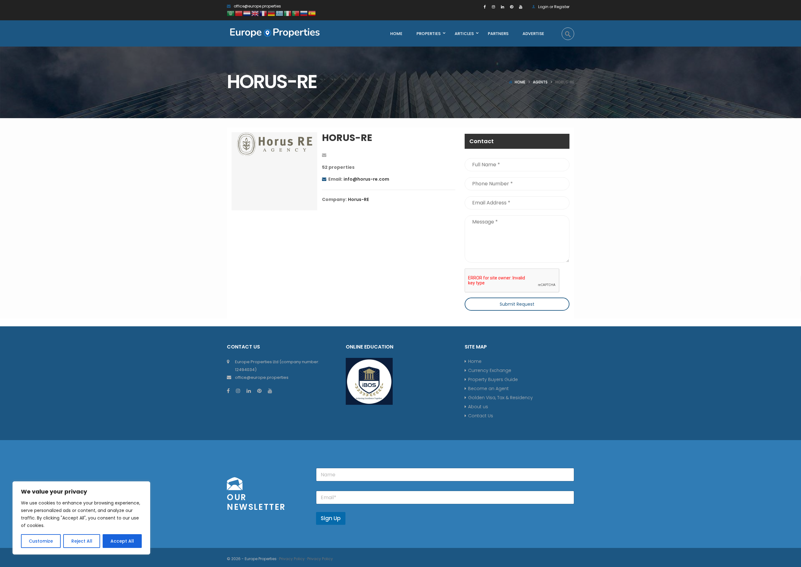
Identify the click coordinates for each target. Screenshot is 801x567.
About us (478, 407)
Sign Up (331, 518)
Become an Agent (488, 388)
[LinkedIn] (502, 7)
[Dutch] (247, 13)
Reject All (81, 541)
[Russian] (304, 13)
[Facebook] (485, 7)
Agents (540, 82)
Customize (41, 541)
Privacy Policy (292, 558)
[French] (263, 13)
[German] (272, 13)
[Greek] (280, 13)
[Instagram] (493, 7)
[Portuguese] (296, 13)
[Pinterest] (511, 7)
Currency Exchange (489, 370)
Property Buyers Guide (493, 379)
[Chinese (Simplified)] (239, 13)
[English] (255, 13)
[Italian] (288, 13)
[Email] (324, 155)
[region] (81, 517)
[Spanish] (312, 13)
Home (520, 82)
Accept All (122, 541)
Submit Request (517, 304)
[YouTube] (520, 7)
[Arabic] (231, 13)
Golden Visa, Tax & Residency (500, 397)
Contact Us (480, 416)
